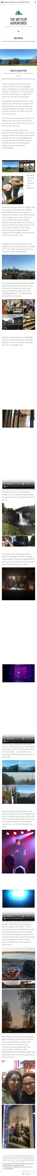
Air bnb (24, 138)
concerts (9, 1157)
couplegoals (15, 1157)
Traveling (25, 73)
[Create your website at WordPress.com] (18, 2)
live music (10, 1159)
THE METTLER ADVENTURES (18, 21)
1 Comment (21, 1162)
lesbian (5, 1159)
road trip (31, 1159)
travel (8, 1160)
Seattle (4, 1160)
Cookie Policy (9, 1168)
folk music (31, 1157)
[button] (10, 166)
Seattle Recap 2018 (18, 70)
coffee (27, 1155)
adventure (22, 1155)
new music (20, 1159)
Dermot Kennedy (23, 1157)
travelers (12, 1160)
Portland (26, 1159)
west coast (18, 1160)
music (15, 1159)
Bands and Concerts (9, 73)
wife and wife (25, 1160)
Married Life (18, 73)
